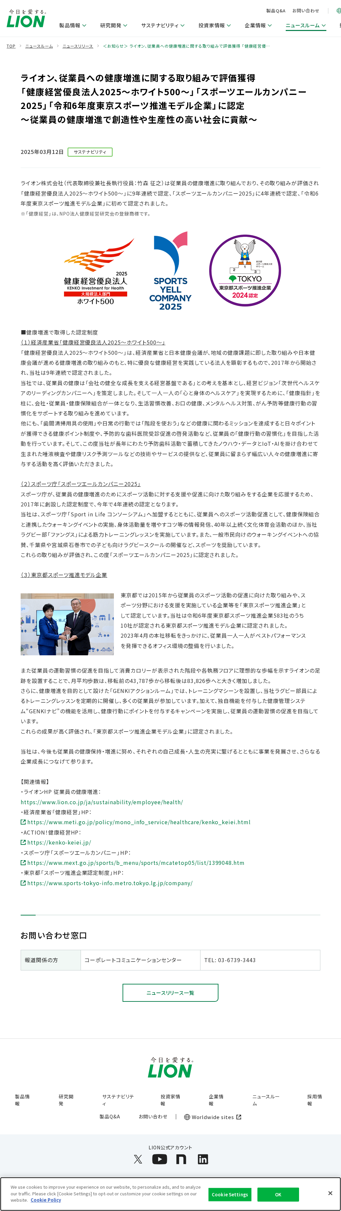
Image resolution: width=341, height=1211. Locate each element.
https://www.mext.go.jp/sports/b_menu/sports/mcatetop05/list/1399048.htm (136, 863)
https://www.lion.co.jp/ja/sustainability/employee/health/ (102, 802)
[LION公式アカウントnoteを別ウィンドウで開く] (181, 1159)
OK (278, 1194)
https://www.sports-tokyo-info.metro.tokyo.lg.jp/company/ (110, 883)
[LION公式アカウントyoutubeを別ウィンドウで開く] (159, 1159)
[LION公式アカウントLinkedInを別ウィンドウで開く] (202, 1159)
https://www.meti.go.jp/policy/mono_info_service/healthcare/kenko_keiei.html (139, 822)
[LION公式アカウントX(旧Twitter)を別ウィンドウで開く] (138, 1159)
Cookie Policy (46, 1200)
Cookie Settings (230, 1194)
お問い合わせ (306, 10)
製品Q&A (276, 10)
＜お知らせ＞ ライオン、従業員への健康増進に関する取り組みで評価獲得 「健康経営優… (186, 46)
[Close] (330, 1193)
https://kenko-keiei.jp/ (59, 842)
